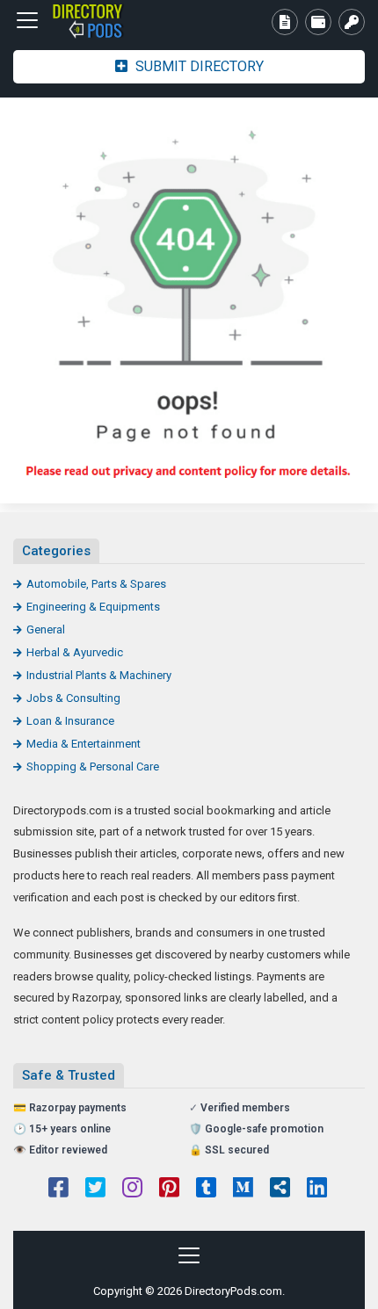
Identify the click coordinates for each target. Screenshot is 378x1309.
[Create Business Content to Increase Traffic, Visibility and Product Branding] (109, 20)
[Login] (351, 22)
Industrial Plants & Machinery (98, 675)
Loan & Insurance (70, 720)
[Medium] (243, 1189)
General (45, 629)
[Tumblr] (206, 1189)
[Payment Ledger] (318, 22)
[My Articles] (285, 22)
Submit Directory (198, 66)
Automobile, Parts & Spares (96, 583)
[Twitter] (95, 1189)
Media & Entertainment (83, 743)
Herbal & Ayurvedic (74, 652)
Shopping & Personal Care (92, 766)
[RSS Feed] (280, 1189)
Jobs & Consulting (73, 698)
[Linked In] (317, 1189)
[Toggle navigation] (27, 20)
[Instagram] (132, 1189)
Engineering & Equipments (93, 606)
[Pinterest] (169, 1189)
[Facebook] (58, 1189)
